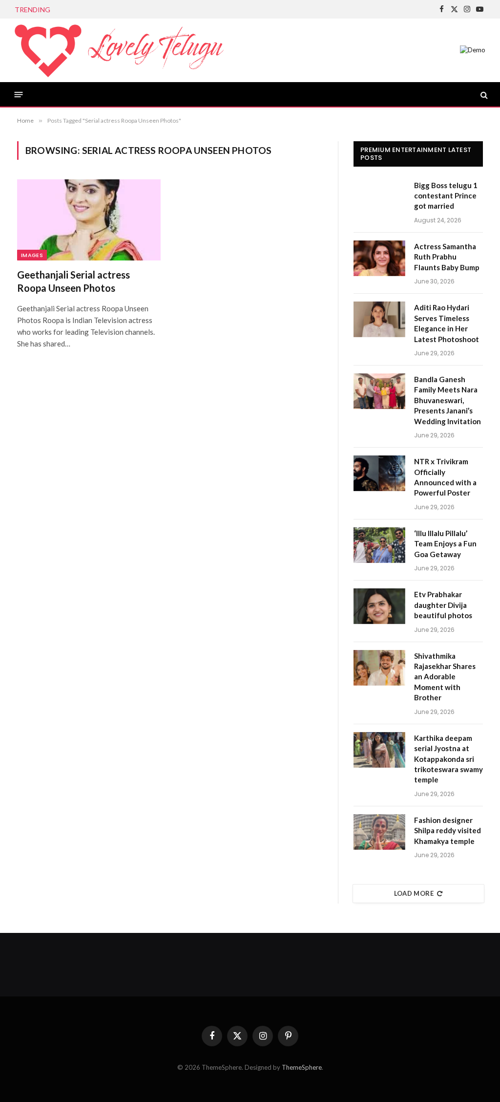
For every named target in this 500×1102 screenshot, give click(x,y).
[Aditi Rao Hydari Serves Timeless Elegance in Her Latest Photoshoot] (379, 319)
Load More (414, 893)
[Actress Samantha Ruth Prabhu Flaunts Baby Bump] (379, 258)
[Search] (483, 95)
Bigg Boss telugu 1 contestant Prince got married (446, 196)
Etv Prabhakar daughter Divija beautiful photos (443, 605)
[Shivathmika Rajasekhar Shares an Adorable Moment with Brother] (379, 668)
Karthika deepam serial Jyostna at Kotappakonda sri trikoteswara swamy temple (448, 759)
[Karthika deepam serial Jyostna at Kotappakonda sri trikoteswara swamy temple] (379, 750)
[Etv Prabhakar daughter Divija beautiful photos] (379, 606)
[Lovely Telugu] (119, 50)
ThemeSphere (302, 1067)
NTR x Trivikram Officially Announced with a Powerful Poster (445, 477)
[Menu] (19, 94)
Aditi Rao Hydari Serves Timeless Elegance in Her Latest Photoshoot (446, 323)
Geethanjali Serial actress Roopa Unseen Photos (73, 281)
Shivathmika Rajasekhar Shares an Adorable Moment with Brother (445, 676)
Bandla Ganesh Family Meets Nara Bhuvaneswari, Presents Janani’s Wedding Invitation (447, 400)
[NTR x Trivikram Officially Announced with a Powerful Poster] (379, 473)
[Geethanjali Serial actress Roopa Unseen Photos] (89, 219)
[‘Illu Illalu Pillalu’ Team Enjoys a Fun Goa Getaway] (379, 545)
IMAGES (32, 255)
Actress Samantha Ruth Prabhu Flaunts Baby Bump (145, 9)
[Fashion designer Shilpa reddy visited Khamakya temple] (379, 832)
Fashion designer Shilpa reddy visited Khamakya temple (447, 830)
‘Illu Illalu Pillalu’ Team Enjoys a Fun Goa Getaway (445, 544)
